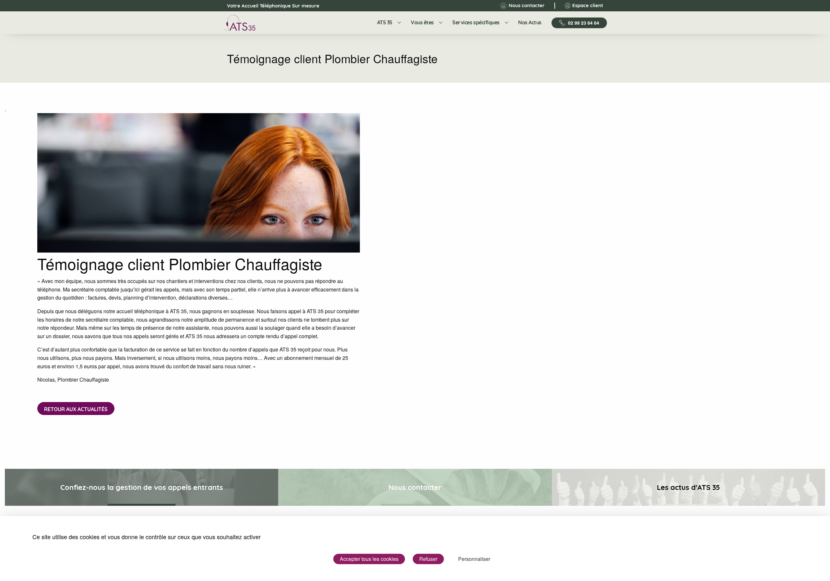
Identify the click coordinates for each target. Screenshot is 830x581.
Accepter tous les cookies (369, 559)
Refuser (428, 559)
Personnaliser (474, 559)
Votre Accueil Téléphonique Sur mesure (267, 6)
